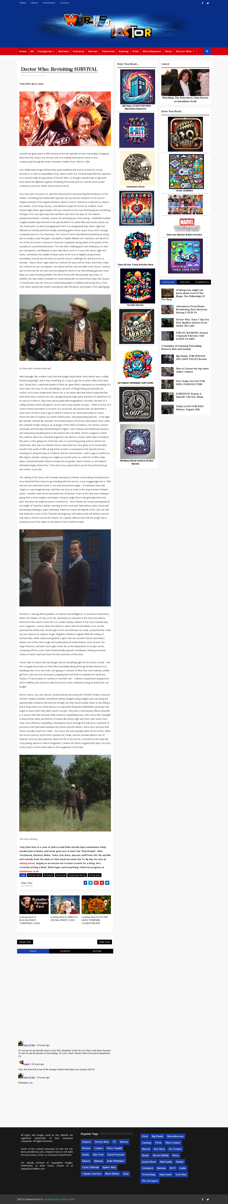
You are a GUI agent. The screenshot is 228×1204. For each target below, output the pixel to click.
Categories (45, 51)
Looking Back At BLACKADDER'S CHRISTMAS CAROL (29, 920)
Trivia (158, 1142)
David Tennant (115, 1154)
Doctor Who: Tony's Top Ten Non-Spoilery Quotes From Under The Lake (192, 322)
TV (114, 1141)
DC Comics (175, 1149)
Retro (175, 1155)
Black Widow (112, 1173)
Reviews (63, 51)
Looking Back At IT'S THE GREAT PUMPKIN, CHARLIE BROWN (95, 920)
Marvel (146, 1149)
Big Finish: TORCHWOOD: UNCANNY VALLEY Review (191, 358)
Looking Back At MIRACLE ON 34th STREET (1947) (64, 919)
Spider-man (109, 1167)
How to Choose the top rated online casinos (192, 370)
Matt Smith (166, 1161)
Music (145, 1155)
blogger (97, 951)
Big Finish (157, 1136)
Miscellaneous (152, 51)
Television (108, 51)
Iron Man (181, 1174)
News (168, 51)
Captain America (91, 1173)
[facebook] (202, 3)
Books (85, 1154)
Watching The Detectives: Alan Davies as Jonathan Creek (185, 99)
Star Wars (159, 1149)
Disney (86, 1161)
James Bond (149, 1161)
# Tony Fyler (94, 875)
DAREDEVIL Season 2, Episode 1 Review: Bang (189, 395)
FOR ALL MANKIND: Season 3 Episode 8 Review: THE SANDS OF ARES (192, 336)
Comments (49, 2)
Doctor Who (184, 51)
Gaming (124, 51)
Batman (98, 1161)
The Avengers (150, 1180)
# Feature (48, 875)
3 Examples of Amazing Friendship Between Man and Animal (181, 347)
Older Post (104, 941)
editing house (27, 863)
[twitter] (208, 3)
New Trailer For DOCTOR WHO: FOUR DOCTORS (190, 383)
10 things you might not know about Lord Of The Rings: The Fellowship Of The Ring (182, 295)
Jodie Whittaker (116, 1161)
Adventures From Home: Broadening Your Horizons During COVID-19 (191, 309)
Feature (86, 1141)
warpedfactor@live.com (33, 1168)
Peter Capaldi (114, 1148)
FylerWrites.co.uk (29, 871)
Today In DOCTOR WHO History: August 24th (190, 408)
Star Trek (98, 1154)
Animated (147, 1168)
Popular (168, 282)
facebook (65, 951)
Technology (149, 1174)
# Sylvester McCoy (77, 875)
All (32, 51)
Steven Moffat (161, 1155)
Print (135, 51)
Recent (185, 282)
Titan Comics (172, 1142)
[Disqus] (65, 995)
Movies (93, 51)
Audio (182, 1168)
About (34, 2)
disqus (33, 951)
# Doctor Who (34, 875)
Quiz (126, 1173)
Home (23, 2)
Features (79, 51)
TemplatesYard (51, 1199)
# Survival (60, 875)
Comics (98, 1148)
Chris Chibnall (90, 1167)
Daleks (179, 1161)
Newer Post (25, 941)
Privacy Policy (68, 1199)
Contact (64, 2)
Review (86, 1148)
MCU (172, 1168)
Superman (165, 1174)
